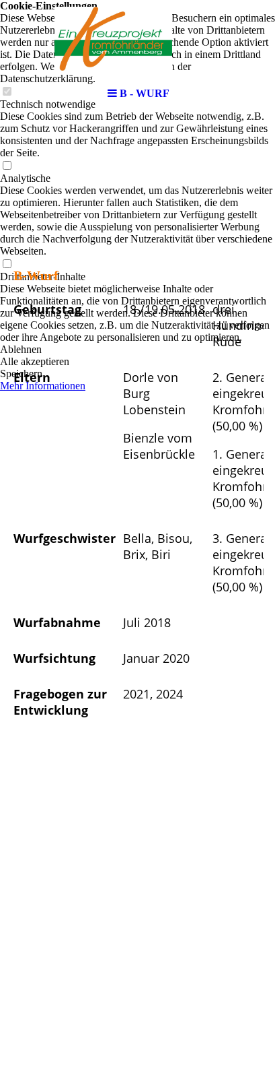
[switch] (6, 166)
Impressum (104, 927)
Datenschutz (169, 927)
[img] (138, 40)
